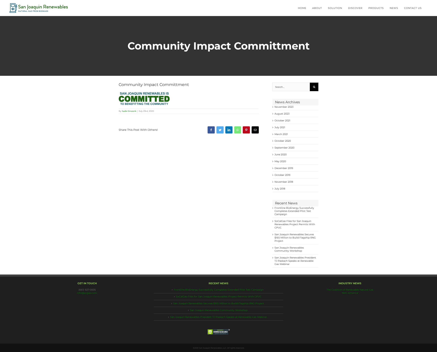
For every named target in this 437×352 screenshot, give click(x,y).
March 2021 (281, 134)
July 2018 (279, 188)
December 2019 (283, 168)
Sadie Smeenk (129, 111)
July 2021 (279, 127)
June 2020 (280, 154)
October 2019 (282, 175)
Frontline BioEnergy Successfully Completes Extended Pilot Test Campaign (294, 211)
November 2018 (283, 181)
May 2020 (280, 161)
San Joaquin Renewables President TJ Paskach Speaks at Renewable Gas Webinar (295, 260)
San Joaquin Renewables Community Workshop (219, 310)
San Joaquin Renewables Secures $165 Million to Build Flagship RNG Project (295, 237)
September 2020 (284, 147)
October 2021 (282, 120)
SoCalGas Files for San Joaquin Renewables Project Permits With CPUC (294, 224)
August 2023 (282, 113)
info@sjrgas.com (87, 293)
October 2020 (282, 140)
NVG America (350, 293)
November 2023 (283, 106)
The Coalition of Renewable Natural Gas (350, 289)
